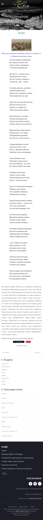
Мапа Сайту (23, 507)
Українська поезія (8, 403)
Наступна (37, 352)
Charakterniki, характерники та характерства (17, 458)
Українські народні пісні (10, 417)
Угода (32, 507)
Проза (4, 384)
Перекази (5, 378)
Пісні (3, 372)
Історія (4, 393)
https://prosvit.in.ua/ (22, 511)
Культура (5, 364)
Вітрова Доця (6, 427)
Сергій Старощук (35, 498)
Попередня (6, 352)
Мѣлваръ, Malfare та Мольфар (12, 454)
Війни (4, 422)
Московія (5, 412)
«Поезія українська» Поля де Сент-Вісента (17, 469)
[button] (3, 4)
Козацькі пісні (21, 346)
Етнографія (6, 367)
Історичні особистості (9, 431)
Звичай (4, 369)
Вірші (4, 381)
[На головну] (21, 4)
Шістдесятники (7, 436)
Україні (4, 451)
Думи (4, 375)
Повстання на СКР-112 (9, 465)
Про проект (12, 507)
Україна (4, 398)
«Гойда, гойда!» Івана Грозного (13, 461)
